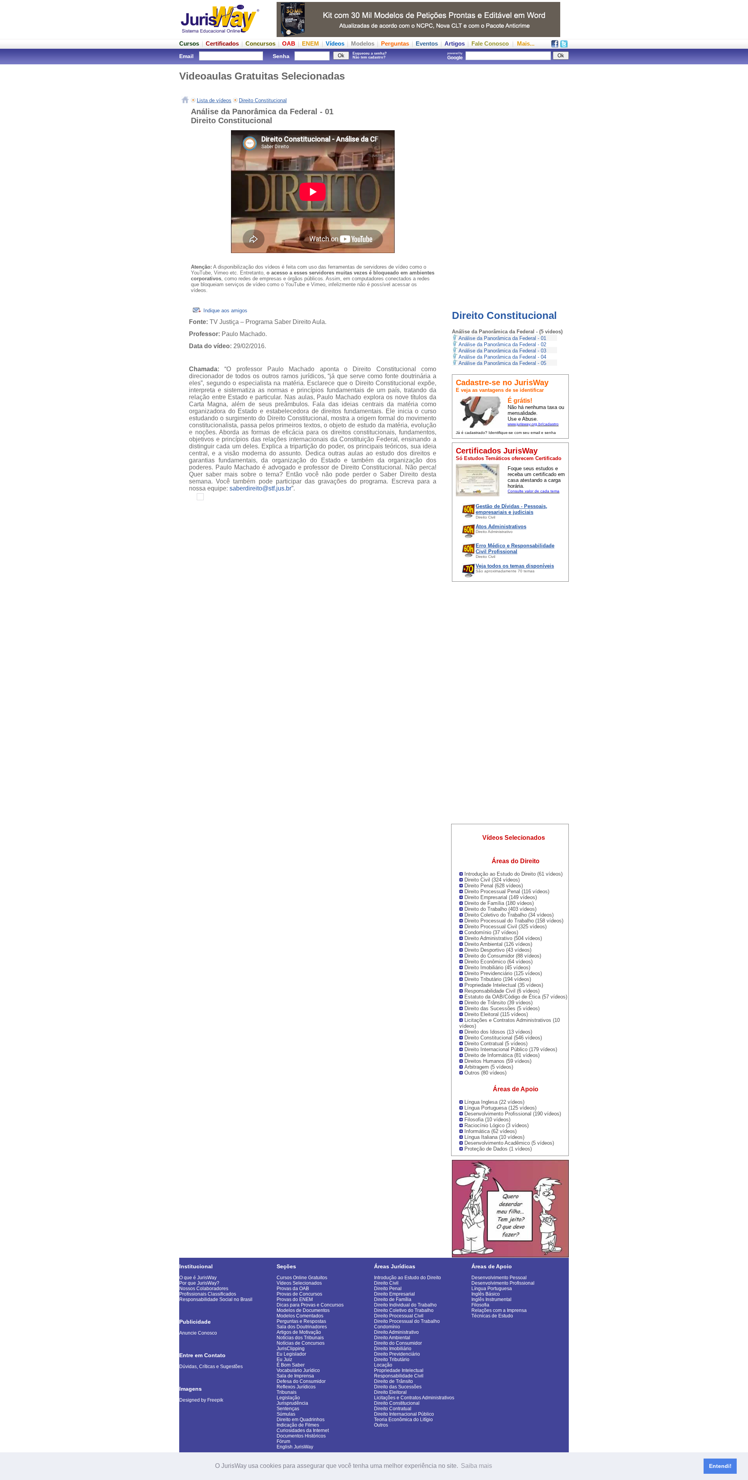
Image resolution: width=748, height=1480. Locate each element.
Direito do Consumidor (398, 1343)
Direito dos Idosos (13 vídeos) (498, 1032)
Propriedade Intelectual (398, 1370)
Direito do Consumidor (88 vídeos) (502, 956)
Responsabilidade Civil (398, 1376)
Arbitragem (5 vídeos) (488, 1067)
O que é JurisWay (198, 1277)
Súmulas (286, 1414)
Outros (381, 1425)
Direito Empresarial (394, 1294)
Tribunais (286, 1392)
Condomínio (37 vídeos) (491, 932)
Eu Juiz (284, 1359)
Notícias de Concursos (301, 1343)
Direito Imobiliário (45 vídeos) (497, 967)
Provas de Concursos (299, 1294)
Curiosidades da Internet (303, 1430)
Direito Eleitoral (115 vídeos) (496, 1014)
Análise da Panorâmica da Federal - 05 (502, 363)
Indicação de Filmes (298, 1425)
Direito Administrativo (396, 1332)
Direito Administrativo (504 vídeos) (503, 938)
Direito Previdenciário (397, 1354)
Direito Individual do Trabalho (405, 1305)
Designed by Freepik (201, 1400)
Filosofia (480, 1305)
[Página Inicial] (185, 100)
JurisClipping (291, 1348)
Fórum (283, 1441)
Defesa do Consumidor (301, 1381)
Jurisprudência (292, 1403)
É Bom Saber (291, 1365)
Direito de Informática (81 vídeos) (502, 1055)
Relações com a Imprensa (499, 1310)
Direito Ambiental (392, 1337)
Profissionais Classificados (207, 1294)
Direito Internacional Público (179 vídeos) (510, 1049)
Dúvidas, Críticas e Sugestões (211, 1366)
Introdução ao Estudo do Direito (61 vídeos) (513, 874)
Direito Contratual (392, 1408)
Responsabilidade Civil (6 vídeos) (502, 991)
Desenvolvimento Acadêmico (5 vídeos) (509, 1143)
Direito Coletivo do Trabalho (404, 1310)
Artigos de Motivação (299, 1332)
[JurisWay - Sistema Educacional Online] (220, 35)
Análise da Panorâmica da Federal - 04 (502, 357)
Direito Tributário (391, 1359)
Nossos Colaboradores (203, 1288)
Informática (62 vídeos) (490, 1131)
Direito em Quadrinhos (301, 1419)
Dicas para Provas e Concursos (310, 1305)
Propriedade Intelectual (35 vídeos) (503, 985)
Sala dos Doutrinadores (302, 1327)
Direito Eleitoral (390, 1392)
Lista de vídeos (214, 100)
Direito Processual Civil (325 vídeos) (505, 926)
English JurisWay (295, 1447)
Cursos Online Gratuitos (302, 1277)
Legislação (288, 1397)
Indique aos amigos (224, 310)
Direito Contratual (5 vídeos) (495, 1043)
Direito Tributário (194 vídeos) (497, 979)
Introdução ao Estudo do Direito (407, 1277)
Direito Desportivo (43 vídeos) (497, 950)
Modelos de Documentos (303, 1310)
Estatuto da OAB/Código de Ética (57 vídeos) (515, 997)
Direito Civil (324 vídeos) (492, 880)
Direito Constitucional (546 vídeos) (503, 1038)
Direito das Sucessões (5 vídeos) (502, 1008)
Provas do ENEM (295, 1299)
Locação (383, 1365)
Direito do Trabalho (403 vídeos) (500, 909)
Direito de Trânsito (393, 1381)
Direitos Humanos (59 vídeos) (497, 1061)
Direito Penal (388, 1288)
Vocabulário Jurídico (298, 1370)
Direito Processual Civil (398, 1316)
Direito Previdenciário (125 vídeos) (503, 973)
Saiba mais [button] (476, 1465)
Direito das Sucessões (398, 1387)
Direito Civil (386, 1283)
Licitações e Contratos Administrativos (414, 1397)
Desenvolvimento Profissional (503, 1283)
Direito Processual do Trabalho (407, 1321)
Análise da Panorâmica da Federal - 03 (502, 351)
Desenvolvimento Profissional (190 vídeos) (512, 1114)
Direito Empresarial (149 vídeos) (500, 897)
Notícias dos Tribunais (300, 1337)
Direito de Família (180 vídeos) (499, 903)
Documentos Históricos (301, 1436)
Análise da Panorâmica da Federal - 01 (502, 338)
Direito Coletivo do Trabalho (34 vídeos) (509, 915)
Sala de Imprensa (295, 1376)
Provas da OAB (293, 1288)
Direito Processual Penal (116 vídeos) (506, 891)
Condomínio (387, 1327)
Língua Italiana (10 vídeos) (494, 1137)
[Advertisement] (510, 181)
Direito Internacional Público (404, 1414)
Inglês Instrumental (491, 1299)
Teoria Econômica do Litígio (403, 1419)
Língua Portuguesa (491, 1288)
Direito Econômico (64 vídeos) (498, 962)
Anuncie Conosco (198, 1333)
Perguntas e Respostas (301, 1321)
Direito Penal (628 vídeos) (493, 886)
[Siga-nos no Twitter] (564, 45)
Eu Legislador (291, 1354)
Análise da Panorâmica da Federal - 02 (502, 344)
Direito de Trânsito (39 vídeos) (498, 1003)
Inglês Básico (485, 1294)
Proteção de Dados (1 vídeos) (498, 1149)
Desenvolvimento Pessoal (499, 1277)
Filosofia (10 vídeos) (487, 1119)
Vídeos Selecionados (299, 1283)
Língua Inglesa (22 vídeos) (494, 1102)
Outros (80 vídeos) (485, 1073)
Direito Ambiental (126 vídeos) (498, 944)
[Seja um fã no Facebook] (554, 45)
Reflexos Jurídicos (296, 1387)
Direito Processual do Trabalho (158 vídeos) (513, 921)
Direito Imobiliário (392, 1348)
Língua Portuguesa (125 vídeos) (500, 1108)
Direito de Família (392, 1299)
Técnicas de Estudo (492, 1316)
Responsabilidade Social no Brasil (215, 1299)
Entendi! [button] (720, 1466)
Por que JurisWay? (199, 1283)
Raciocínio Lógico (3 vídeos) (496, 1125)
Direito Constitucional (504, 315)
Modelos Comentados (300, 1316)
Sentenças (288, 1408)
